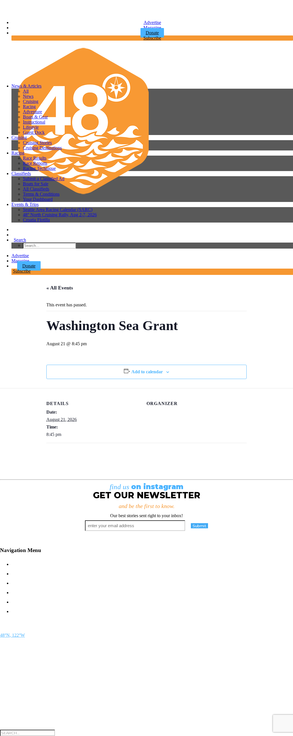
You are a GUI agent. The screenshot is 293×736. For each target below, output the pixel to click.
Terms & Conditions (41, 194)
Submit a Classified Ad (43, 178)
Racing (29, 106)
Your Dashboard (38, 199)
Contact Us (30, 564)
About (21, 601)
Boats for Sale (35, 183)
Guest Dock (34, 132)
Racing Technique (39, 168)
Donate (28, 265)
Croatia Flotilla (36, 219)
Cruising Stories (37, 142)
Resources (29, 611)
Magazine (152, 27)
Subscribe (152, 37)
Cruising (30, 101)
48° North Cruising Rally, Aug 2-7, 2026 (60, 214)
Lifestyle (31, 127)
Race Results (34, 158)
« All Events (59, 288)
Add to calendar (147, 371)
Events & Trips (25, 204)
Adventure (32, 111)
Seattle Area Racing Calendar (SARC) (57, 209)
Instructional (34, 122)
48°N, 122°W (12, 635)
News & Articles (26, 86)
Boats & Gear (35, 116)
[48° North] (150, 62)
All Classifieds (36, 189)
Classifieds (21, 173)
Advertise (152, 22)
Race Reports (35, 163)
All (26, 91)
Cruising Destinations (42, 147)
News (28, 96)
